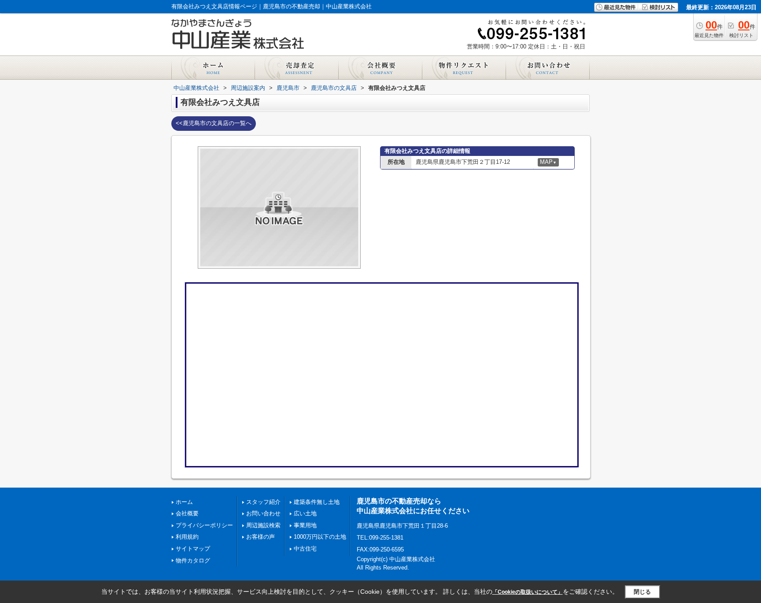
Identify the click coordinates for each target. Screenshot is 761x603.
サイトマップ (193, 548)
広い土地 (305, 513)
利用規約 (187, 536)
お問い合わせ (263, 513)
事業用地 (305, 525)
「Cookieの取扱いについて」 (527, 592)
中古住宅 (305, 548)
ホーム (184, 502)
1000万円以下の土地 (320, 536)
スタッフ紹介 (263, 502)
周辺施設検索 (263, 525)
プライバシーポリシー (204, 525)
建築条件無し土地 (317, 502)
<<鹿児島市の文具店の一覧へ (213, 123)
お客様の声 (260, 536)
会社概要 (187, 513)
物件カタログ (193, 560)
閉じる (642, 591)
